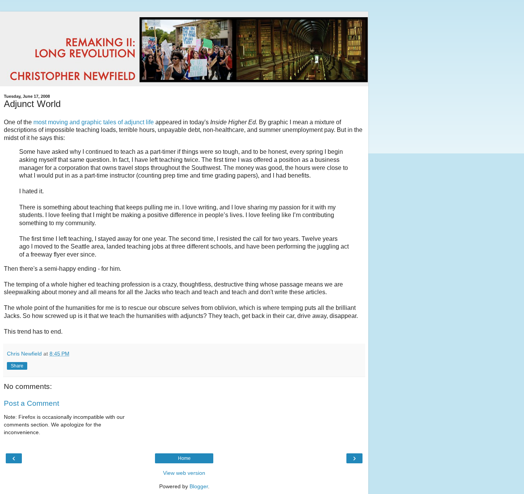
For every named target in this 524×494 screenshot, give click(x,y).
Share (17, 366)
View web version (184, 473)
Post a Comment (31, 403)
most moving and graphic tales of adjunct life (94, 122)
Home (184, 458)
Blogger (198, 486)
